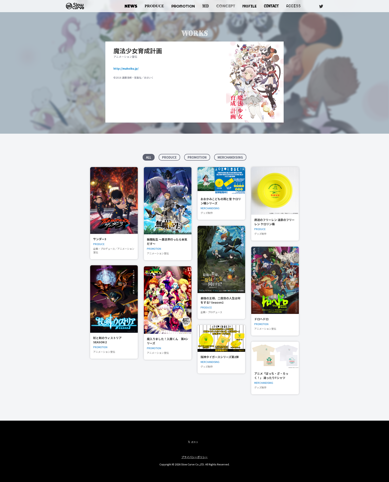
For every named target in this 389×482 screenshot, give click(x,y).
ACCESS (293, 6)
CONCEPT (225, 6)
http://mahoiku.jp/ (126, 68)
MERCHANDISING (230, 157)
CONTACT (271, 6)
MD (205, 6)
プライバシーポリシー (194, 457)
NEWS (131, 6)
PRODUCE (154, 6)
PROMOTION (183, 6)
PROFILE (249, 6)
